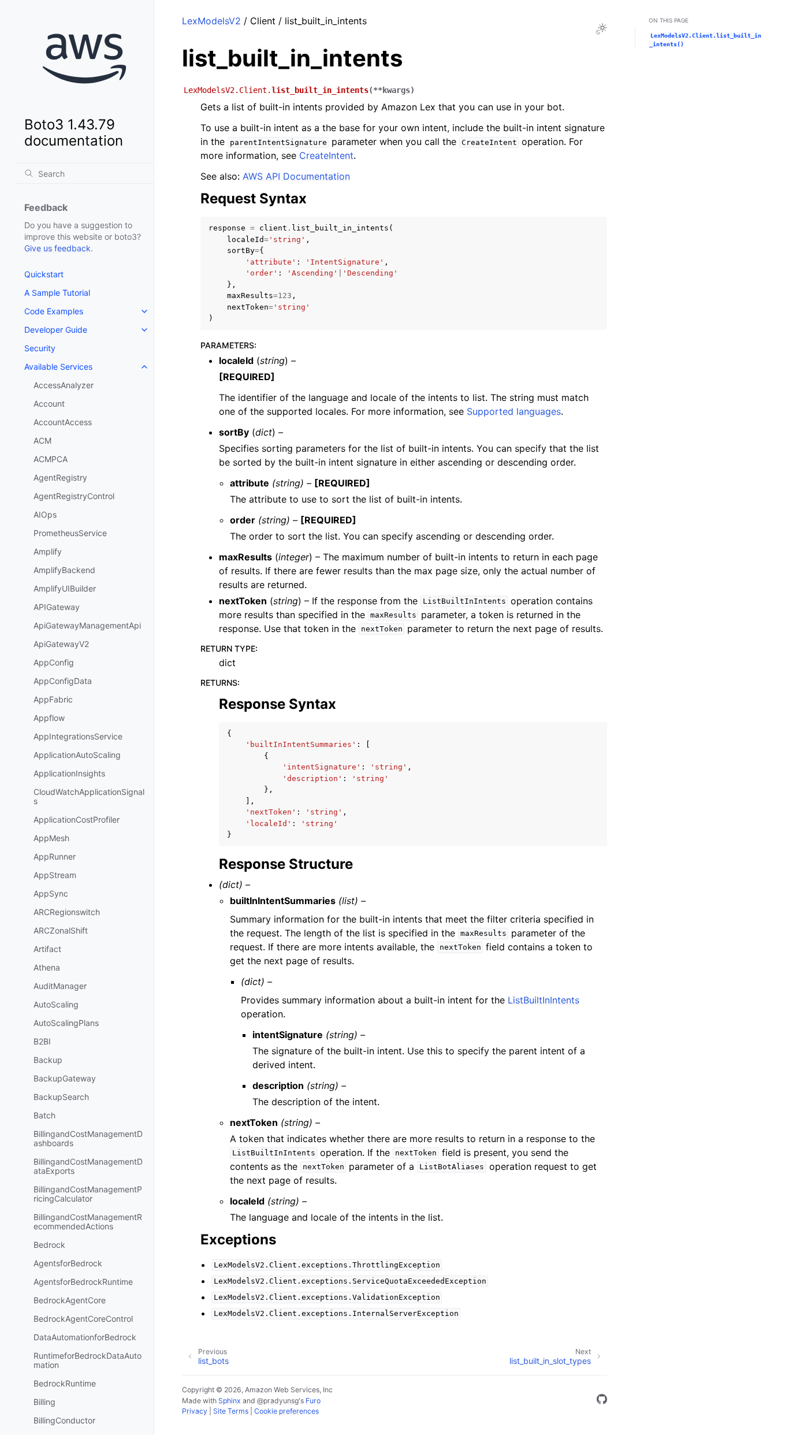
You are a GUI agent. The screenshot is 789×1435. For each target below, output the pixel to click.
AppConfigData (63, 681)
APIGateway (57, 607)
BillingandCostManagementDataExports (88, 1166)
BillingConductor (64, 1420)
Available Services (58, 366)
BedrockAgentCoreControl (83, 1319)
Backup (48, 1060)
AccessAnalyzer (64, 385)
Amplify (48, 551)
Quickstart (44, 274)
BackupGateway (65, 1078)
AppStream (55, 875)
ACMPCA (51, 459)
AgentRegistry (60, 477)
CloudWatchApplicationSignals (89, 796)
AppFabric (53, 699)
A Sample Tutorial (57, 293)
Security (39, 348)
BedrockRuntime (65, 1383)
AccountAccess (63, 422)
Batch (44, 1115)
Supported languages (514, 411)
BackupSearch (61, 1097)
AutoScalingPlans (66, 1023)
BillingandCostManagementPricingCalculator (88, 1193)
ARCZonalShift (61, 930)
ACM (42, 440)
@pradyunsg (278, 1400)
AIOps (45, 514)
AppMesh (51, 838)
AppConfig (54, 662)
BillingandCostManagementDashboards (88, 1138)
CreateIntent (326, 155)
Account (49, 403)
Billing (44, 1402)
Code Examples (53, 311)
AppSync (51, 893)
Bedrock (49, 1245)
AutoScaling (56, 1004)
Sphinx (229, 1400)
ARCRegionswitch (67, 912)
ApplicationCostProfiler (77, 819)
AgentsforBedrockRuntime (83, 1282)
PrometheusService (70, 533)
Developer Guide (55, 329)
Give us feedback (57, 248)
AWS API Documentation (296, 176)
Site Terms (230, 1411)
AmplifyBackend (64, 570)
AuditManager (60, 986)
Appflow (49, 718)
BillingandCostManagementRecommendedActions (88, 1221)
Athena (47, 967)
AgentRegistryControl (74, 496)
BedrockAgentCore (70, 1300)
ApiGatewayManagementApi (87, 625)
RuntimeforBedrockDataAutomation (88, 1360)
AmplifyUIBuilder (65, 588)
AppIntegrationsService (78, 736)
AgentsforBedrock (68, 1263)
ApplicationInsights (69, 773)
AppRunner (55, 856)
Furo (313, 1400)
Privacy (194, 1411)
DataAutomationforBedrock (85, 1337)
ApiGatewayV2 (61, 644)
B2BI (42, 1041)
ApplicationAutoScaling (77, 755)
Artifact (47, 949)
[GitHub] (602, 1401)
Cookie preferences (286, 1411)
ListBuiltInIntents (543, 1000)
